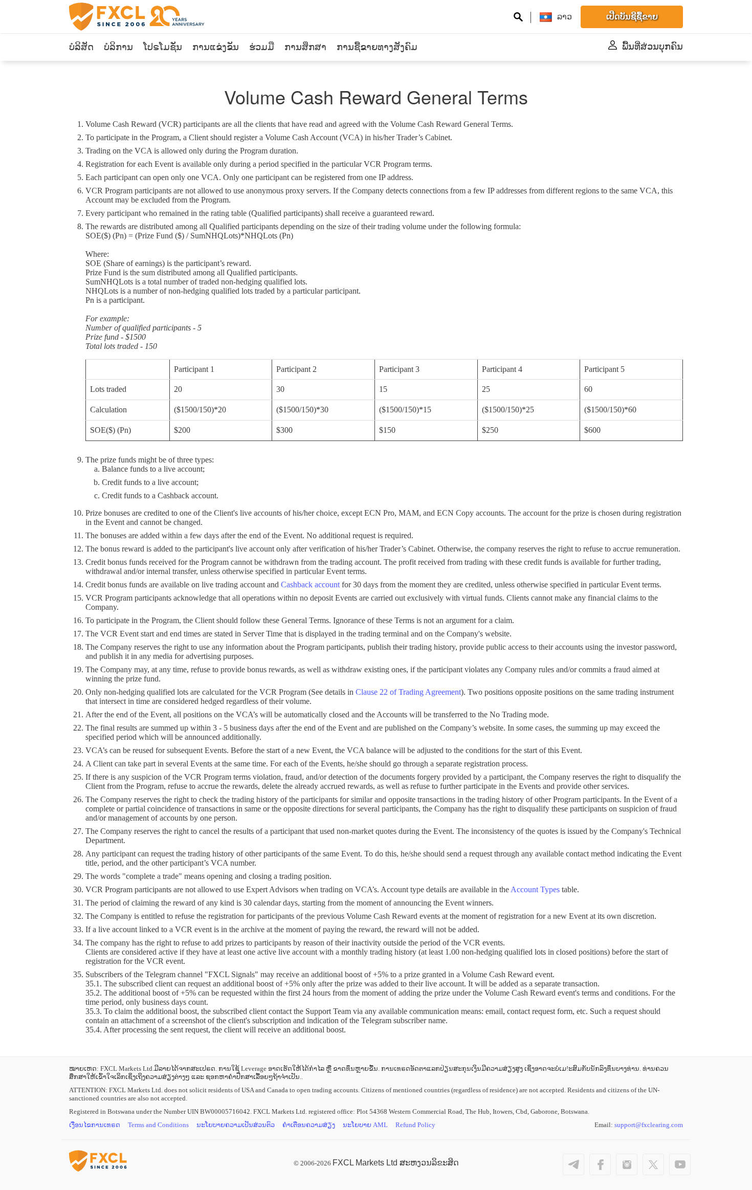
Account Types (535, 889)
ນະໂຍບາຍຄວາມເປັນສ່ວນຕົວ (235, 1125)
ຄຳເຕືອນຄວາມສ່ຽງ (308, 1125)
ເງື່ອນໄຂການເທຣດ (94, 1125)
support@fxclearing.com (648, 1125)
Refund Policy (415, 1125)
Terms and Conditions (158, 1125)
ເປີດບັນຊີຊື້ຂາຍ (632, 16)
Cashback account (310, 584)
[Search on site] (518, 18)
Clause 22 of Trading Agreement (408, 692)
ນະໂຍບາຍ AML (365, 1125)
